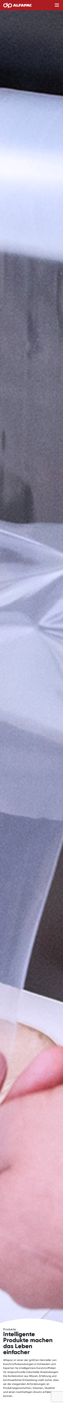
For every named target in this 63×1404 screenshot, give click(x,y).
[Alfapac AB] (17, 5)
